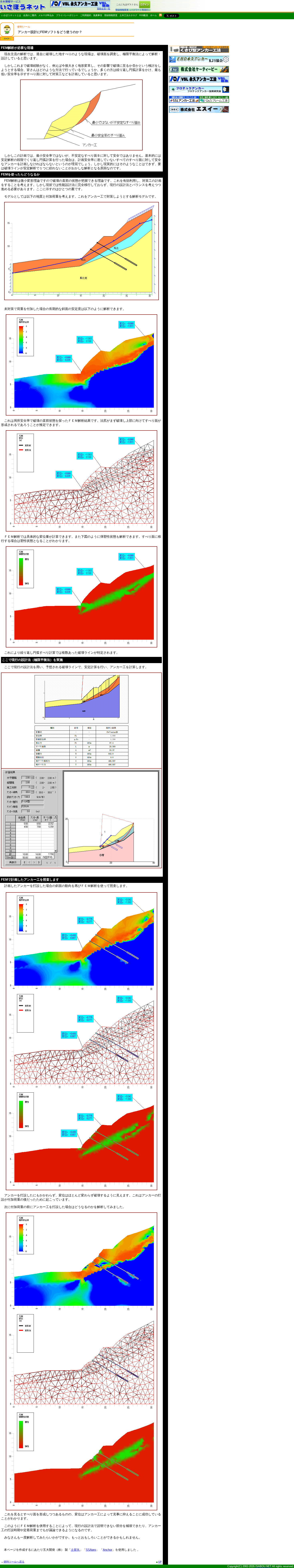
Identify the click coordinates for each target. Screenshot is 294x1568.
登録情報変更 (110, 15)
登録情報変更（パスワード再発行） (133, 10)
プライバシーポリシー (67, 15)
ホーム (153, 15)
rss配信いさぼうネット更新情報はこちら (160, 15)
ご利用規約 (85, 15)
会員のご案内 (29, 15)
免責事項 (97, 15)
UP (160, 1561)
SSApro (91, 1549)
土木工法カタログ (128, 15)
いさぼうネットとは (11, 15)
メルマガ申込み (46, 15)
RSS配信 (143, 15)
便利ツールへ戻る (14, 1561)
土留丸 (75, 1549)
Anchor (107, 1549)
